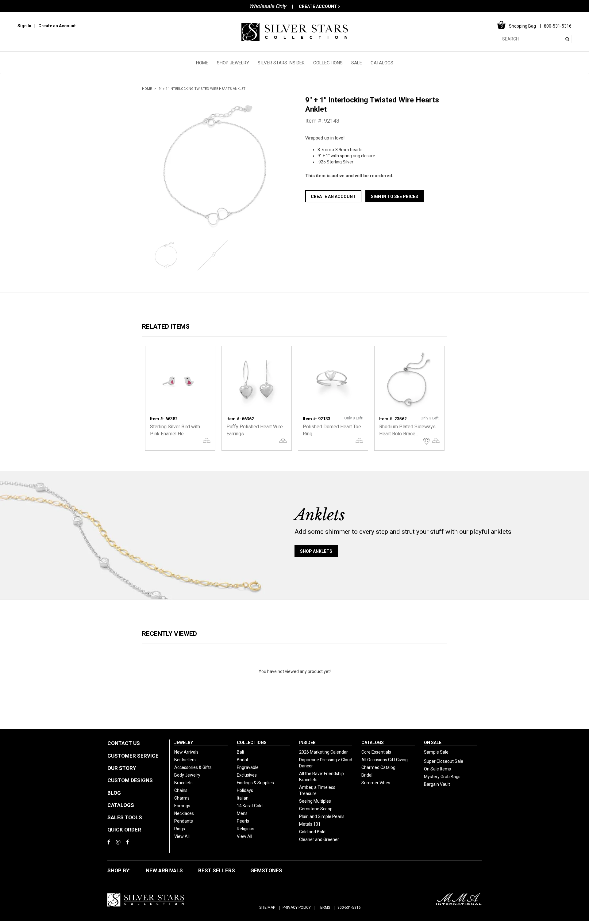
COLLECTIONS (328, 63)
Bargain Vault (437, 784)
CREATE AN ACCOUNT (333, 196)
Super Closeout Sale (443, 761)
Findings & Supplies (255, 782)
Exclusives (247, 775)
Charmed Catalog (378, 767)
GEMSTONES (266, 870)
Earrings (182, 805)
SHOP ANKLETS (316, 551)
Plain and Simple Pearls (322, 816)
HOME (202, 63)
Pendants (183, 821)
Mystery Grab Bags (442, 776)
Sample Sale (436, 752)
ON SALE (432, 742)
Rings (179, 828)
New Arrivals (186, 752)
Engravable (248, 767)
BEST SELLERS (216, 870)
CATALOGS (382, 63)
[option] (213, 166)
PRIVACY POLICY (297, 907)
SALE (356, 63)
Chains (180, 790)
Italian (242, 798)
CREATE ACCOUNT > (320, 6)
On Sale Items (437, 768)
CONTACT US (123, 743)
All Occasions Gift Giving (384, 759)
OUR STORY (121, 768)
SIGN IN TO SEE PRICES (394, 196)
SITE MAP (267, 907)
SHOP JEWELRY (233, 63)
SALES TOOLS (124, 817)
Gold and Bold (312, 831)
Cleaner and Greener (319, 839)
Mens (242, 813)
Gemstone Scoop (316, 808)
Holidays (245, 790)
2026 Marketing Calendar (323, 752)
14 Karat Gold (250, 805)
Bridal (242, 759)
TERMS (324, 907)
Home (147, 89)
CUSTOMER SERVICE (133, 756)
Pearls (243, 821)
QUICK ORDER (124, 830)
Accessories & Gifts (193, 767)
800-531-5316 (349, 907)
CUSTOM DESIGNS (130, 780)
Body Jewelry (187, 775)
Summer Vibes (375, 782)
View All (182, 836)
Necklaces (184, 813)
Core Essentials (376, 752)
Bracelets (183, 782)
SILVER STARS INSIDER (281, 63)
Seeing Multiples (315, 801)
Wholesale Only (267, 6)
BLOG (114, 793)
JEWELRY (183, 742)
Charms (182, 798)
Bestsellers (185, 759)
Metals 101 (310, 824)
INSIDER (307, 742)
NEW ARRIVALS (164, 870)
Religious (245, 828)
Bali (240, 752)
